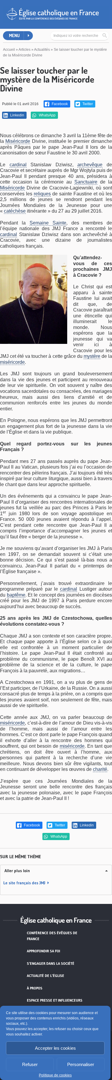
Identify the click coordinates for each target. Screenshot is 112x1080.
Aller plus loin (17, 870)
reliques (42, 193)
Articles (24, 50)
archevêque (89, 164)
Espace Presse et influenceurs (54, 1000)
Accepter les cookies (55, 1048)
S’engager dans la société (50, 963)
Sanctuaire (85, 181)
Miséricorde (17, 141)
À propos (34, 988)
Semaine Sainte (48, 222)
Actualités (42, 50)
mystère (92, 356)
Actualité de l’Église (45, 975)
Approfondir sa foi (43, 951)
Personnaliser (80, 1064)
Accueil (9, 50)
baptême (16, 594)
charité (100, 769)
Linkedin (16, 115)
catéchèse (15, 211)
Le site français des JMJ (24, 882)
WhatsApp (47, 115)
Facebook (59, 104)
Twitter (87, 104)
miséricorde (12, 362)
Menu (14, 35)
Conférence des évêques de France (52, 936)
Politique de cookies (55, 1075)
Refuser (30, 1064)
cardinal (18, 164)
